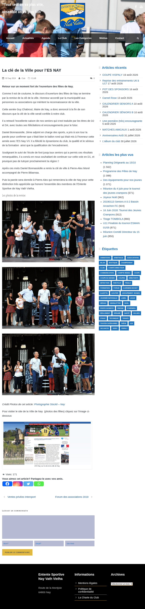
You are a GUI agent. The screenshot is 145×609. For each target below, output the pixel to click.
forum (116, 288)
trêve (123, 323)
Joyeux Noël (110, 197)
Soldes (136, 313)
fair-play (117, 283)
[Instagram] (18, 483)
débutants (133, 278)
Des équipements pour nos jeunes (122, 180)
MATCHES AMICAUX (114, 129)
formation (105, 288)
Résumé (117, 313)
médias (103, 303)
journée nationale (108, 298)
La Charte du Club (88, 597)
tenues (125, 318)
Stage (102, 318)
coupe (137, 273)
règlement (105, 313)
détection (104, 283)
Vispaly (124, 328)
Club (23, 78)
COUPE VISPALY (112, 74)
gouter (114, 293)
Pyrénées (131, 308)
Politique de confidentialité (86, 590)
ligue (132, 298)
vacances (104, 328)
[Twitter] (28, 483)
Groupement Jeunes (131, 293)
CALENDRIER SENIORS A (117, 103)
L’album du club (111, 141)
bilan (102, 263)
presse (120, 308)
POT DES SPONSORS (115, 89)
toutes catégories (108, 323)
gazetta (104, 293)
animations (105, 258)
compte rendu (124, 273)
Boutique (113, 263)
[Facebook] (7, 483)
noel (126, 303)
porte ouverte (107, 308)
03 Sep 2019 (10, 78)
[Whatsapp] (39, 483)
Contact (119, 38)
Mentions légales (87, 583)
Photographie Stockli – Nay (49, 404)
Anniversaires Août (113, 135)
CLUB (33, 78)
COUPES (122, 278)
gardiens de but (130, 288)
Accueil (10, 38)
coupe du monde (107, 278)
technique (114, 318)
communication (107, 273)
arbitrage (118, 258)
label (123, 298)
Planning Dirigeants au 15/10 (119, 162)
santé (126, 313)
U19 (131, 323)
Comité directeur (116, 268)
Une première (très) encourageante (122, 121)
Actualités (28, 38)
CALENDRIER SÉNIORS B (117, 112)
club (102, 268)
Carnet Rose (109, 98)
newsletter (115, 303)
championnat (127, 263)
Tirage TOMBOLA (113, 219)
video (115, 328)
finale (128, 283)
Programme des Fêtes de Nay (120, 171)
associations (133, 258)
